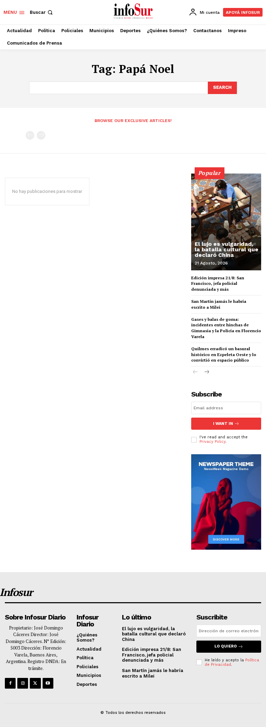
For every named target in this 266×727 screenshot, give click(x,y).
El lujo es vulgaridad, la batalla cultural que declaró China (226, 249)
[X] (35, 683)
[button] (42, 12)
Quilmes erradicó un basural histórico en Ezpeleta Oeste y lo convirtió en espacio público (223, 354)
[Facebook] (10, 683)
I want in (223, 423)
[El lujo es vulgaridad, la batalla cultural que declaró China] (226, 222)
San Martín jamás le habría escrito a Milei (218, 304)
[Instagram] (22, 683)
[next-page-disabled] (41, 135)
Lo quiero (225, 646)
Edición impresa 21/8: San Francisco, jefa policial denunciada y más (217, 283)
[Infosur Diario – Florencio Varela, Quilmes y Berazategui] (134, 11)
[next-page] (206, 372)
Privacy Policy (212, 441)
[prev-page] (30, 135)
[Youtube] (48, 683)
